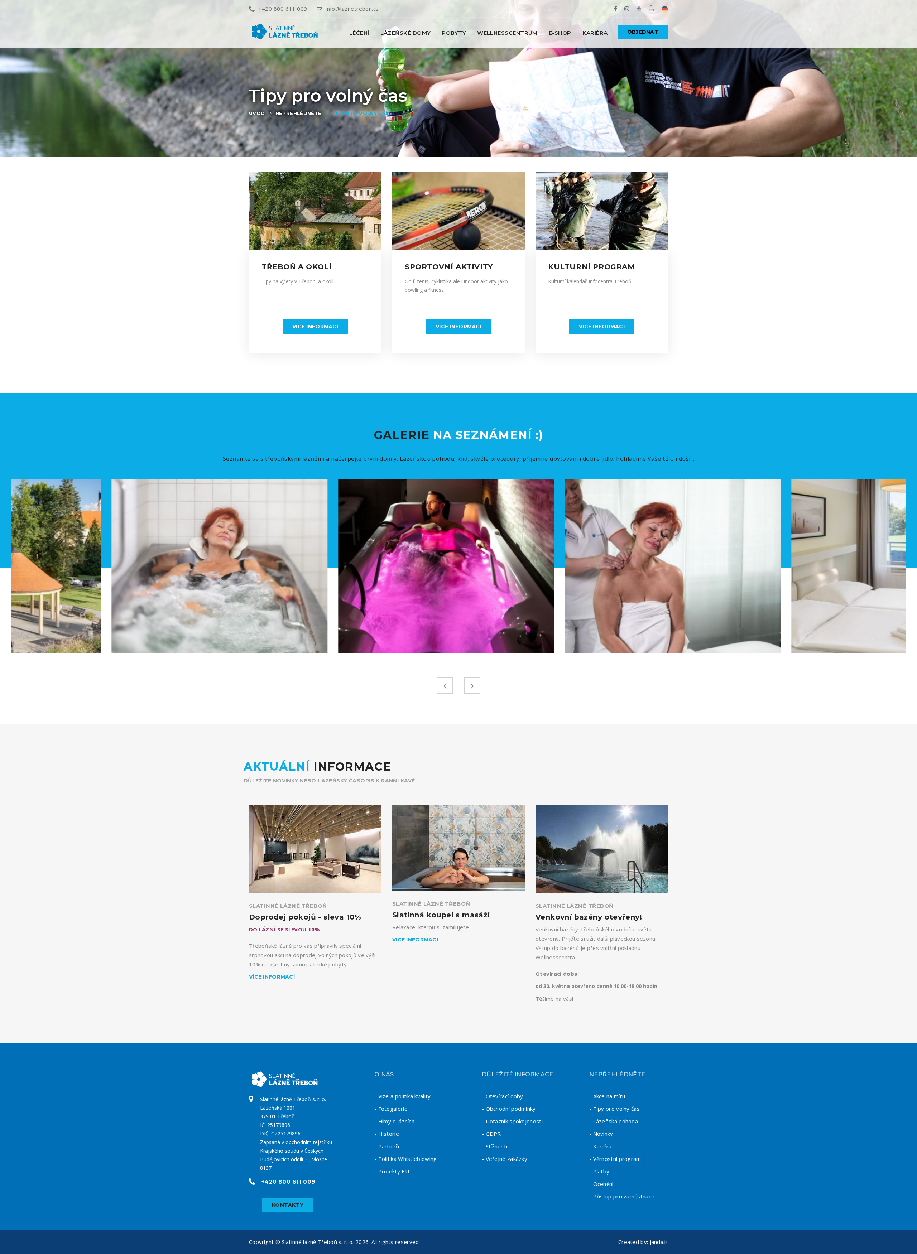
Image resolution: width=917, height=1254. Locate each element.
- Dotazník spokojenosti (512, 1121)
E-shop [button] (560, 32)
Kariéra (595, 32)
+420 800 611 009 (282, 8)
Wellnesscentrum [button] (507, 32)
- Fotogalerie (391, 1108)
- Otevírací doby (502, 1096)
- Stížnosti (494, 1146)
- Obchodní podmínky (509, 1108)
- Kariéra (600, 1146)
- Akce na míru (607, 1096)
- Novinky (601, 1133)
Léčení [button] (359, 32)
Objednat (642, 32)
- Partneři (386, 1146)
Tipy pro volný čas (360, 113)
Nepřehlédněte (298, 113)
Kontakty (287, 1205)
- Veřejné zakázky (504, 1158)
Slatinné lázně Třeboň (288, 905)
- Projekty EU (391, 1171)
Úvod (257, 113)
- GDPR (491, 1133)
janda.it (659, 1241)
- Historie (386, 1133)
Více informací (315, 326)
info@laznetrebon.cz (352, 8)
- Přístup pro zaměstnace (621, 1196)
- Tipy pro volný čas (614, 1108)
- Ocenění (601, 1183)
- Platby (599, 1171)
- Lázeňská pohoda (613, 1121)
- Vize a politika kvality (402, 1096)
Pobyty (454, 32)
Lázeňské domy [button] (405, 32)
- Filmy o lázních (394, 1121)
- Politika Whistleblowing (405, 1158)
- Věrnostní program (615, 1158)
